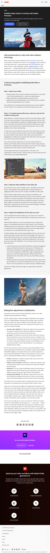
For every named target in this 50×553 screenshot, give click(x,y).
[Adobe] (6, 2)
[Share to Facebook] (17, 425)
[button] (42, 2)
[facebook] (12, 549)
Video (2, 5)
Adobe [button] (3, 542)
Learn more (31, 445)
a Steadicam (33, 62)
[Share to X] (20, 425)
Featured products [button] (5, 545)
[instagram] (14, 549)
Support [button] (3, 536)
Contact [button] (3, 539)
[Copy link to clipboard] (32, 425)
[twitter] (17, 549)
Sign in (46, 2)
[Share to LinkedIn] (23, 425)
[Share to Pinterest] (26, 425)
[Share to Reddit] (29, 425)
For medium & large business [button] (7, 530)
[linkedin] (19, 549)
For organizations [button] (5, 533)
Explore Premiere (22, 24)
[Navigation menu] (2, 2)
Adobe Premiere (33, 66)
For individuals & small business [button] (8, 527)
